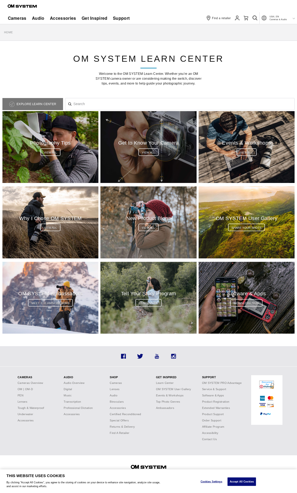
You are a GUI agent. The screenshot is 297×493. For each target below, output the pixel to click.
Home (8, 32)
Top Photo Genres (168, 401)
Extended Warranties (216, 407)
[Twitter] (140, 357)
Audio (38, 18)
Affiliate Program (213, 426)
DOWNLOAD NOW (246, 303)
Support (121, 18)
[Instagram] (174, 357)
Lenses (22, 401)
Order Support (211, 420)
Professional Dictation (78, 407)
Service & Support (214, 389)
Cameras (17, 18)
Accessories (63, 18)
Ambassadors (165, 407)
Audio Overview (74, 382)
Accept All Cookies (242, 481)
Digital (68, 389)
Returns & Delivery (122, 426)
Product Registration (215, 401)
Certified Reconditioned (125, 414)
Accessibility (210, 433)
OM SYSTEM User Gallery (173, 389)
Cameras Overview (30, 382)
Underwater (25, 414)
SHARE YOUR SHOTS (246, 227)
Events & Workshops (170, 395)
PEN (20, 395)
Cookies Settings (211, 481)
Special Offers (119, 420)
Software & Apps (213, 395)
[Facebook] (123, 357)
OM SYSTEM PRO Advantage (222, 382)
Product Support (213, 414)
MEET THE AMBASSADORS (50, 303)
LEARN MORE (148, 303)
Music (68, 395)
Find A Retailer (119, 433)
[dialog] (148, 481)
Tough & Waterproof (31, 407)
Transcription (72, 401)
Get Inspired (94, 18)
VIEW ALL (50, 152)
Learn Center (165, 382)
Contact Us (209, 439)
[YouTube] (156, 357)
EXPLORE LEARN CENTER (36, 104)
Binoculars (117, 401)
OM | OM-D (25, 389)
